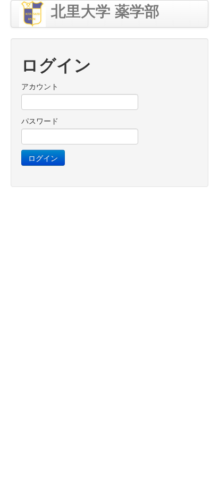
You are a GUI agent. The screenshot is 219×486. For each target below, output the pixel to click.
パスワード (39, 120)
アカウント (39, 86)
